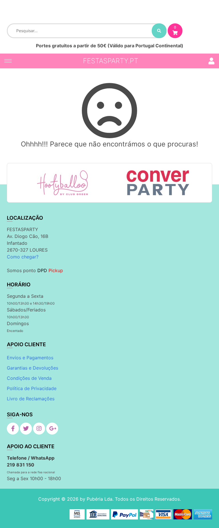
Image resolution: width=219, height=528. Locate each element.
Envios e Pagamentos (30, 357)
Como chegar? (22, 257)
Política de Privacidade (31, 388)
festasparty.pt (110, 61)
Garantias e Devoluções (32, 368)
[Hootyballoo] (62, 182)
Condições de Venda (29, 378)
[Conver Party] (157, 182)
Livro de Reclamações (30, 398)
